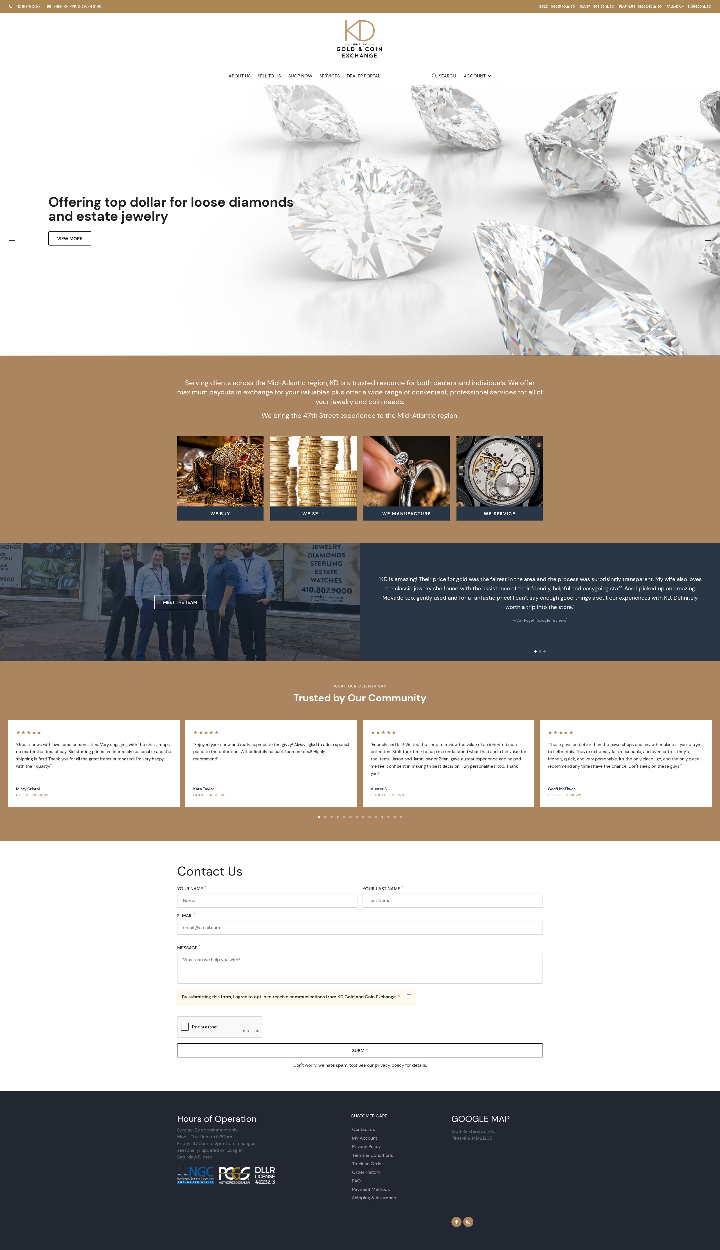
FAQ (356, 1181)
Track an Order (367, 1163)
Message (188, 947)
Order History (366, 1172)
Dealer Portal (363, 76)
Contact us (363, 1129)
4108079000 (27, 6)
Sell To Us (269, 76)
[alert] (296, 997)
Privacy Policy (366, 1146)
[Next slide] (710, 602)
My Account (364, 1138)
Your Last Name (383, 888)
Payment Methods (371, 1189)
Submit (360, 1050)
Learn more (71, 245)
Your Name (191, 888)
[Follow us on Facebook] (456, 1222)
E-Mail (186, 915)
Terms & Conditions (372, 1155)
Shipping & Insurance (374, 1197)
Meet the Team (180, 602)
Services (330, 76)
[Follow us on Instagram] (468, 1222)
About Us (240, 76)
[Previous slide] (370, 602)
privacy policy (390, 1065)
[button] (351, 344)
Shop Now (300, 76)
